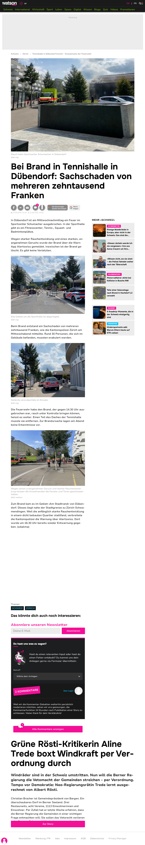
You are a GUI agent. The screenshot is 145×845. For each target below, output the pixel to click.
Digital (77, 9)
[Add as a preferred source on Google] (57, 207)
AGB (83, 838)
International (22, 9)
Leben (58, 9)
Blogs (97, 9)
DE (128, 3)
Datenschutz (97, 838)
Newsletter (25, 838)
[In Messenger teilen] (20, 207)
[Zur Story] (72, 783)
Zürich (25, 54)
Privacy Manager (118, 838)
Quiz (105, 9)
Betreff (16, 670)
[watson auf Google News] (74, 207)
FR (135, 3)
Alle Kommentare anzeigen (48, 729)
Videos (114, 9)
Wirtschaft (38, 9)
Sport (50, 9)
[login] (4, 841)
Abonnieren (73, 630)
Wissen (87, 9)
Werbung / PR (42, 838)
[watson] (9, 3)
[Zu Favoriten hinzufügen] (42, 207)
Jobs (57, 838)
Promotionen (127, 9)
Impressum (70, 838)
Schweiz (8, 9)
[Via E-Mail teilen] (27, 207)
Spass (67, 9)
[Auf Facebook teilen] (14, 207)
